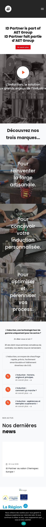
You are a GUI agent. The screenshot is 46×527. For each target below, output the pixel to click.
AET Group (23, 32)
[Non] (43, 518)
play (23, 72)
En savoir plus (23, 47)
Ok (24, 523)
